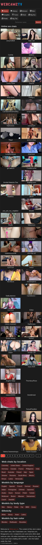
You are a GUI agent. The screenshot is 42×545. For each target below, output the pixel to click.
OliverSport (11, 423)
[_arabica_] (31, 48)
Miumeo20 (31, 437)
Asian (17, 514)
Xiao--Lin (31, 41)
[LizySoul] (10, 303)
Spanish (12, 486)
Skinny (9, 507)
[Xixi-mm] (31, 416)
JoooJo (31, 83)
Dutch (11, 493)
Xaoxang (10, 239)
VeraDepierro (31, 282)
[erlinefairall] (31, 303)
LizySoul (11, 310)
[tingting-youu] (31, 175)
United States (15, 465)
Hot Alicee (10, 282)
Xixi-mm (31, 423)
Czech (4, 499)
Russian (35, 486)
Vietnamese (31, 496)
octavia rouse (31, 111)
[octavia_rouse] (31, 104)
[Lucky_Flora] (10, 76)
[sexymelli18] (10, 34)
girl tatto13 (10, 168)
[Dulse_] (10, 345)
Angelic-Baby (10, 381)
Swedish (11, 499)
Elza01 (31, 211)
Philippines (29, 469)
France (21, 469)
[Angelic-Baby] (10, 374)
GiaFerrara (31, 324)
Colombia (5, 465)
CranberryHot (31, 168)
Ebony (10, 514)
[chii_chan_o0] (31, 246)
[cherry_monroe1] (10, 317)
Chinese (21, 489)
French (19, 486)
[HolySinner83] (10, 360)
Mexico (31, 475)
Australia (11, 472)
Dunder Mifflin (31, 69)
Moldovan (5, 496)
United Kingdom (28, 465)
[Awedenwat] (31, 388)
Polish (25, 493)
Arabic (4, 493)
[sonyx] (31, 260)
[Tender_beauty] (10, 331)
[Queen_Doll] (10, 62)
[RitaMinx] (10, 189)
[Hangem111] (10, 402)
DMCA (16, 543)
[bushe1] (31, 331)
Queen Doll (11, 69)
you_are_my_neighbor (10, 211)
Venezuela (18, 479)
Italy (25, 472)
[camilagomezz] (10, 48)
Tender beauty (11, 338)
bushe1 (31, 338)
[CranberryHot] (31, 161)
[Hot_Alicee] (10, 274)
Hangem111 (10, 409)
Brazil (3, 472)
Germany (5, 469)
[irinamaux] (31, 147)
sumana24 (31, 126)
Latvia (11, 479)
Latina (23, 514)
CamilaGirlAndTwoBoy (11, 111)
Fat (22, 507)
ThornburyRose (31, 381)
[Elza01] (31, 204)
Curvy (34, 507)
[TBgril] (10, 133)
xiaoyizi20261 (10, 395)
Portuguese (12, 489)
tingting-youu (31, 182)
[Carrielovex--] (31, 289)
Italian (4, 489)
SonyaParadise (31, 409)
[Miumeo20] (31, 430)
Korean (17, 493)
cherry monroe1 (10, 324)
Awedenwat (31, 395)
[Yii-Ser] (10, 430)
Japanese (30, 489)
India (37, 469)
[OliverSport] (10, 416)
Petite (16, 507)
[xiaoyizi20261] (10, 388)
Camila (10, 55)
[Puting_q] (31, 90)
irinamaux (31, 154)
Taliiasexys (31, 225)
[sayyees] (10, 445)
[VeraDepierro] (31, 274)
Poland (19, 472)
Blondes (4, 522)
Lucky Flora (10, 83)
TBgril (11, 140)
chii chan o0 (31, 253)
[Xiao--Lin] (31, 34)
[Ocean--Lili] (31, 345)
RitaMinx (10, 196)
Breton (13, 496)
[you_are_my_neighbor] (10, 204)
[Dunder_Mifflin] (31, 62)
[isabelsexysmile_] (10, 246)
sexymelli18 (10, 41)
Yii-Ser (10, 437)
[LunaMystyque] (10, 147)
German (27, 486)
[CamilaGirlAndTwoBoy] (10, 104)
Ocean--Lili (31, 352)
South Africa (22, 475)
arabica (31, 55)
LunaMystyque (10, 154)
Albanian (21, 496)
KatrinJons (10, 126)
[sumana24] (31, 119)
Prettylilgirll (31, 239)
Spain (31, 472)
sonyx (31, 267)
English (4, 486)
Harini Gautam (31, 452)
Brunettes (22, 522)
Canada (13, 469)
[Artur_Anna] (10, 90)
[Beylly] (10, 218)
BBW (27, 507)
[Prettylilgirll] (31, 232)
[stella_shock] (10, 289)
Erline (31, 310)
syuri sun (10, 267)
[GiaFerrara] (31, 317)
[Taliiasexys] (31, 218)
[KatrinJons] (10, 119)
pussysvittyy (31, 140)
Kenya (4, 479)
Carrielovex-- (31, 296)
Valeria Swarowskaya (10, 452)
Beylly (10, 225)
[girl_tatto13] (10, 161)
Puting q (31, 97)
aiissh (31, 196)
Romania (13, 475)
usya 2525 (31, 367)
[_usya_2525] (31, 360)
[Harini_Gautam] (31, 445)
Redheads (13, 522)
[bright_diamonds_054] (10, 175)
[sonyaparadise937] (31, 402)
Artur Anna (10, 97)
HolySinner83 (10, 367)
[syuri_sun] (10, 260)
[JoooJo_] (31, 76)
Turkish (31, 493)
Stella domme (10, 296)
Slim (3, 507)
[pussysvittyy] (31, 133)
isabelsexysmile (10, 253)
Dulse (11, 352)
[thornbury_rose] (31, 374)
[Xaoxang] (10, 232)
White (4, 514)
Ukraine (4, 475)
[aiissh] (31, 189)
